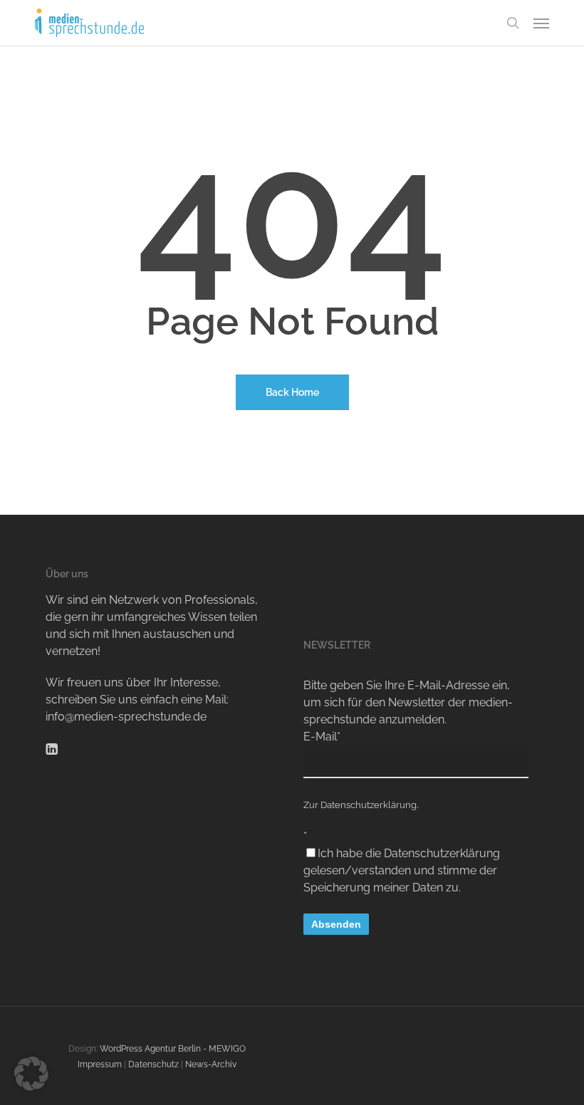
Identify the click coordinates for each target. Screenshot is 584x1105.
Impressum (100, 1064)
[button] (541, 23)
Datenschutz (153, 1064)
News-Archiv (210, 1064)
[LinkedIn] (52, 748)
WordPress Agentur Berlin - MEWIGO (173, 1049)
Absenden (336, 924)
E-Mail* (321, 736)
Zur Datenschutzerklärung (360, 805)
